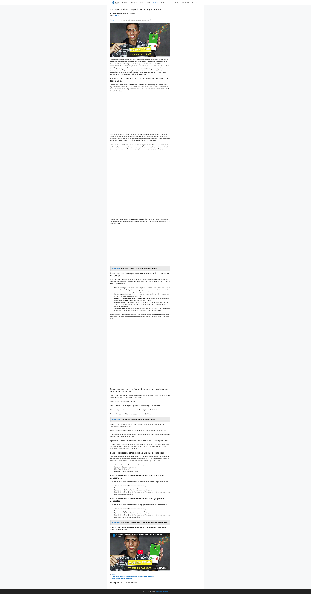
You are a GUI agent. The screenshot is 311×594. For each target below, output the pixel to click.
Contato (165, 591)
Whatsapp (125, 2)
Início (112, 20)
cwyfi (117, 15)
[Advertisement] (140, 105)
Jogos (148, 2)
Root (141, 2)
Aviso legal (159, 591)
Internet (175, 2)
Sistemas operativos (187, 2)
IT (169, 2)
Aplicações (134, 2)
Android (163, 2)
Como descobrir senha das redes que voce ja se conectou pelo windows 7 (133, 576)
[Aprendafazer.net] (116, 2)
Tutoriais (155, 2)
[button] (197, 2)
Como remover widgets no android (122, 578)
